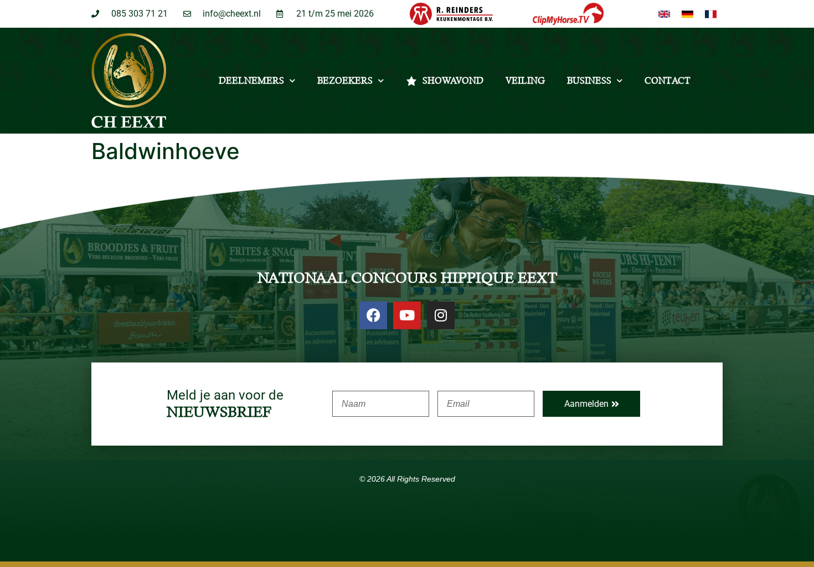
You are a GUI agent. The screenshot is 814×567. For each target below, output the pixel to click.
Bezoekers (345, 80)
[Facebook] (373, 315)
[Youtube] (407, 315)
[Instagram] (441, 315)
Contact (668, 80)
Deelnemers (251, 80)
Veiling (525, 80)
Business (589, 80)
